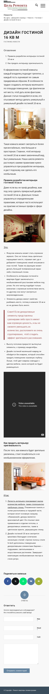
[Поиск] (35, 5)
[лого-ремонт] (20, 5)
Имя (38, 620)
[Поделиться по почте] (38, 581)
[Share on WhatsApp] (23, 581)
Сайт (39, 637)
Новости (8, 15)
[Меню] (41, 5)
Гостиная (8, 42)
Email (39, 629)
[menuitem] (35, 5)
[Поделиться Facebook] (7, 581)
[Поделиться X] (15, 581)
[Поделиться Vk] (31, 581)
